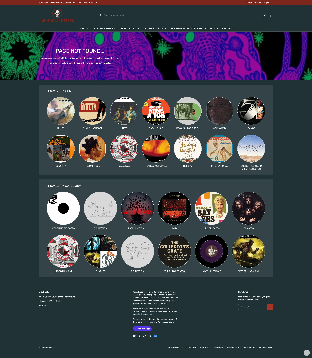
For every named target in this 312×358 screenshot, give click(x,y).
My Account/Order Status (50, 301)
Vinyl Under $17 (212, 271)
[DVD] (174, 208)
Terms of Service (249, 347)
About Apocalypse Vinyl (175, 347)
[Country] (61, 149)
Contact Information (266, 347)
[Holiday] (188, 149)
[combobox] (168, 15)
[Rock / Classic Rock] (188, 111)
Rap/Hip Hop (156, 128)
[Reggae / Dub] (92, 149)
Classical (124, 166)
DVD (174, 228)
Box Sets (249, 228)
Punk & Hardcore (92, 128)
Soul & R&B (219, 128)
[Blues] (61, 111)
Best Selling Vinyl (248, 271)
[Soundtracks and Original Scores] (251, 149)
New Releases (212, 228)
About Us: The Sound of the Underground (57, 297)
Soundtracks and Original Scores (251, 167)
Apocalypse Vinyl (50, 347)
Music (83, 28)
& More (226, 28)
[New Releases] (211, 208)
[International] (219, 149)
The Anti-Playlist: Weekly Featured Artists (194, 28)
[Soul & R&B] (219, 111)
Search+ (258, 2)
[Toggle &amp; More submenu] (231, 28)
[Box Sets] (248, 208)
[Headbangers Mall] (156, 149)
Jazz (124, 128)
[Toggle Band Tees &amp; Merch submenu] (114, 28)
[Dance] (251, 111)
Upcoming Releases (63, 228)
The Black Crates (129, 28)
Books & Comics (154, 28)
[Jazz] (124, 111)
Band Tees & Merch (102, 28)
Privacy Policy (191, 347)
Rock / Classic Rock (187, 128)
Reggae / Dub (92, 166)
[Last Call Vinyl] (63, 251)
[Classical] (124, 149)
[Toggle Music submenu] (87, 28)
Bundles (100, 271)
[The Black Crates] (174, 251)
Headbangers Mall (156, 166)
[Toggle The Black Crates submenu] (140, 28)
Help (249, 2)
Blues (60, 128)
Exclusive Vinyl (137, 228)
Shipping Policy (205, 347)
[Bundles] (100, 251)
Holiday (187, 166)
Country (61, 166)
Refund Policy (218, 347)
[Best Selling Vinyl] (248, 251)
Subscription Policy (233, 347)
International (219, 166)
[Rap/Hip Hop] (156, 111)
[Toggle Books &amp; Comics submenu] (165, 28)
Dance (251, 128)
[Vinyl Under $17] (211, 251)
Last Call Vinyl (63, 271)
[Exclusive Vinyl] (137, 208)
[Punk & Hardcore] (92, 111)
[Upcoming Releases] (63, 208)
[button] (271, 15)
